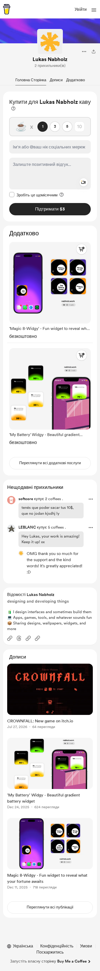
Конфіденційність (56, 946)
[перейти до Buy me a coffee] (6, 9)
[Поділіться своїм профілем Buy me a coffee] (93, 51)
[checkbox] (33, 194)
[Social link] (9, 638)
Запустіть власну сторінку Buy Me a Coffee (48, 961)
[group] (50, 289)
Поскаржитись (50, 952)
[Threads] (19, 638)
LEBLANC (27, 527)
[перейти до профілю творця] (50, 42)
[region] (50, 156)
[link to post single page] (50, 697)
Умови (86, 946)
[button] (94, 10)
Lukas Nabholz (50, 59)
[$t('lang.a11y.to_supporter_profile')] (21, 553)
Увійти (81, 9)
